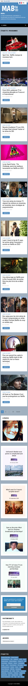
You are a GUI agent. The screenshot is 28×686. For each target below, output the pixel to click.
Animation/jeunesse (5, 659)
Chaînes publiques (13, 661)
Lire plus (6, 63)
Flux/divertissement (5, 667)
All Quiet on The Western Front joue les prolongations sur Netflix (14, 395)
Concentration (4, 663)
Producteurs (10, 672)
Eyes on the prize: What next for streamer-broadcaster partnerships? (14, 529)
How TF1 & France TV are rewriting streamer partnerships (14, 567)
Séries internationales (5, 676)
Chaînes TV (20, 661)
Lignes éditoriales (4, 671)
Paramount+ (23, 671)
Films (25, 665)
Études (22, 676)
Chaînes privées (4, 661)
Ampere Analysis (14, 657)
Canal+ (24, 659)
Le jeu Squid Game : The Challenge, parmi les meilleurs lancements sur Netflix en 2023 (13, 166)
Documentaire (21, 663)
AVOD (20, 659)
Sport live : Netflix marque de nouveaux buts (12, 56)
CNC (25, 661)
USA (19, 676)
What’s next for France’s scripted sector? (14, 491)
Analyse (5, 52)
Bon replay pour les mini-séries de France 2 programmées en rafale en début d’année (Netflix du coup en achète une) (14, 319)
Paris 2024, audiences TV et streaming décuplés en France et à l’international (13, 92)
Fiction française (13, 665)
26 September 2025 (14, 498)
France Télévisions (5, 669)
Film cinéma (20, 665)
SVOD (20, 674)
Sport (9, 674)
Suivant (18, 411)
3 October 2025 (14, 539)
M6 (10, 671)
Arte (11, 659)
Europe (2, 665)
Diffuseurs (10, 663)
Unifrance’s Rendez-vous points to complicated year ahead (14, 454)
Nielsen (17, 671)
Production (16, 672)
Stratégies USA (15, 674)
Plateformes (3, 672)
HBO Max (12, 669)
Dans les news (12, 52)
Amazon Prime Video (5, 657)
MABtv (3, 13)
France (16, 667)
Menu (4, 25)
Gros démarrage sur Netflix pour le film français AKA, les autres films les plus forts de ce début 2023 (13, 280)
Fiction (7, 665)
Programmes (22, 672)
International (18, 669)
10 (13, 411)
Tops (15, 676)
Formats (12, 667)
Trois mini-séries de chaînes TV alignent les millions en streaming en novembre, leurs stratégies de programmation (14, 204)
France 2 (21, 667)
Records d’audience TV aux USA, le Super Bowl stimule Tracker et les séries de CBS (13, 129)
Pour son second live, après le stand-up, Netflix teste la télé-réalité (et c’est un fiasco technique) (12, 358)
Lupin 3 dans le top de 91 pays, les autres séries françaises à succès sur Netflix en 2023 (13, 242)
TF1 (12, 676)
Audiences (16, 659)
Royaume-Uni (4, 674)
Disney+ (15, 663)
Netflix (13, 671)
